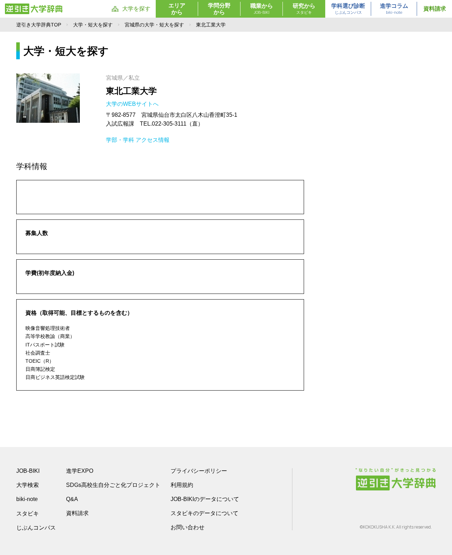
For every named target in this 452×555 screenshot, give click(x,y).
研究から (304, 9)
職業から (261, 9)
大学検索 (27, 485)
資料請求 (434, 9)
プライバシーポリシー (199, 471)
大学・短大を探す (93, 25)
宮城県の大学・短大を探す (154, 25)
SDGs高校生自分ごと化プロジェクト (113, 485)
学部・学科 (120, 140)
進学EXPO (79, 471)
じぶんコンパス (36, 527)
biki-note (27, 499)
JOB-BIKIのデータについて (205, 499)
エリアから (176, 8)
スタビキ (27, 513)
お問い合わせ (187, 527)
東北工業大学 (131, 91)
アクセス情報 (153, 140)
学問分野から (219, 8)
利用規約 (182, 485)
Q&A (72, 499)
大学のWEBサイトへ (133, 104)
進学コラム (394, 9)
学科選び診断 (348, 9)
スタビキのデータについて (204, 513)
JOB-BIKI (28, 471)
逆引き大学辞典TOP (38, 25)
